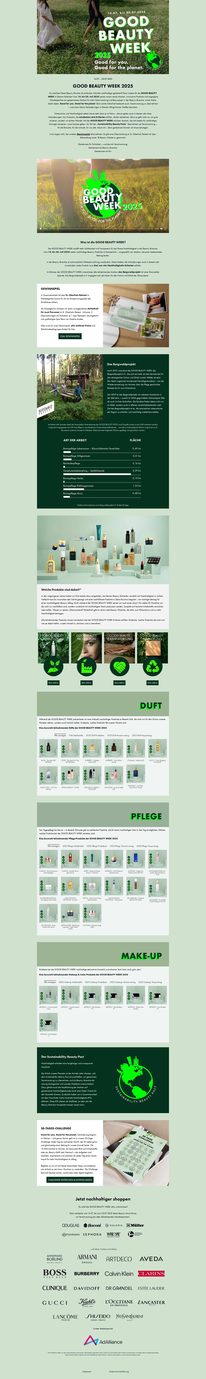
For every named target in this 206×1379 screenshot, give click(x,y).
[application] (103, 196)
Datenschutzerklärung (119, 1371)
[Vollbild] (165, 228)
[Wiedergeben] (41, 228)
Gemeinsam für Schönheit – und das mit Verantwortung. (103, 144)
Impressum (87, 1371)
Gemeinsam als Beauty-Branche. (103, 147)
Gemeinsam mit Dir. (103, 151)
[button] (103, 195)
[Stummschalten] (161, 228)
